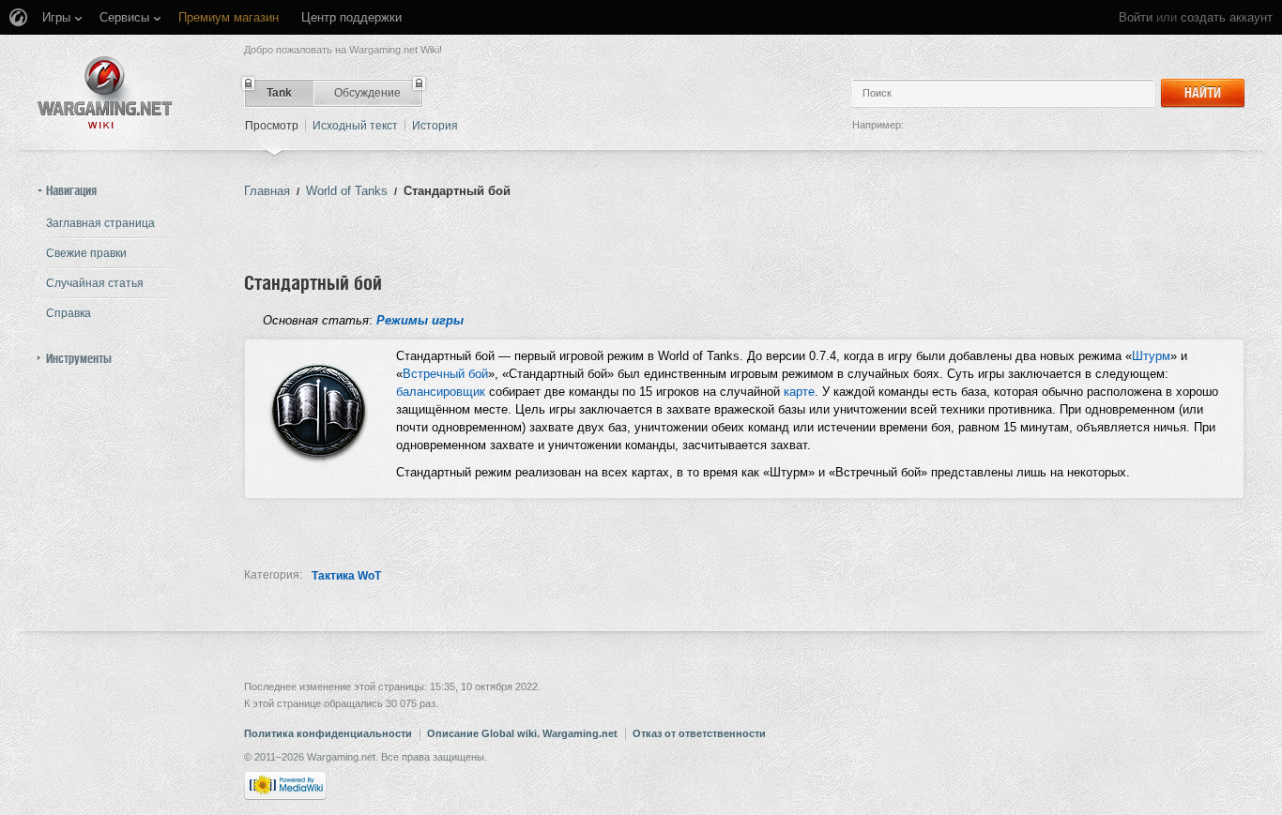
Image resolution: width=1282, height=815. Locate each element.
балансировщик (440, 392)
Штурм (1151, 356)
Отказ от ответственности (699, 733)
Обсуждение (367, 92)
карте (799, 392)
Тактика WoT (346, 575)
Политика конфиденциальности (328, 733)
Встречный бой (445, 374)
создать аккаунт (1227, 17)
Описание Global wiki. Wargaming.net (522, 733)
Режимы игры (420, 320)
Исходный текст (355, 125)
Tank (279, 92)
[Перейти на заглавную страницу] (105, 92)
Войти (1135, 17)
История (435, 125)
